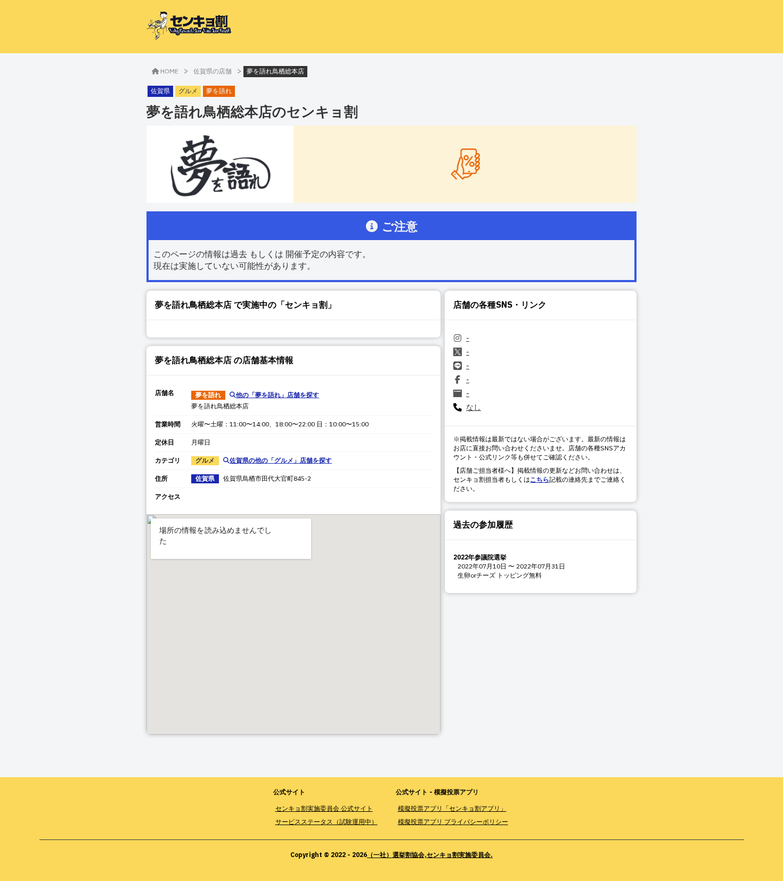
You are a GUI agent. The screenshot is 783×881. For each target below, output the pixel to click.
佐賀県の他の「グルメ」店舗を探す (281, 460)
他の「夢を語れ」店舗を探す (277, 395)
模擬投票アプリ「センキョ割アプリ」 (452, 808)
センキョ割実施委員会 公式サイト (324, 808)
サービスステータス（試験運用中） (326, 822)
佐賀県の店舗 (212, 71)
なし (473, 407)
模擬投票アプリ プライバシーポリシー (453, 822)
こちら (539, 479)
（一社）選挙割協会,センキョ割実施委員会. (430, 855)
